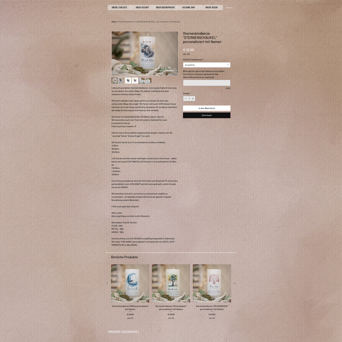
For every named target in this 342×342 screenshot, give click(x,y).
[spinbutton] (189, 98)
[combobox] (206, 65)
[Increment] (193, 98)
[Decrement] (185, 98)
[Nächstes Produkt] (234, 283)
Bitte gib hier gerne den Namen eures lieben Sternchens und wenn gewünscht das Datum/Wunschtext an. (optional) (203, 74)
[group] (171, 293)
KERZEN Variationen (193, 59)
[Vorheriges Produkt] (107, 283)
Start (114, 21)
